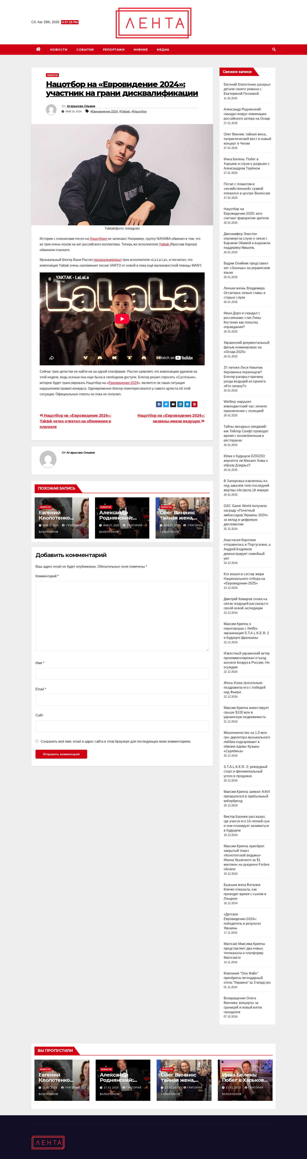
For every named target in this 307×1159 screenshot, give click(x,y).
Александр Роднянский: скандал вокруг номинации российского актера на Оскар (247, 114)
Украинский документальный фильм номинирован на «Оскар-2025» (246, 347)
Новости (58, 49)
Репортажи (114, 49)
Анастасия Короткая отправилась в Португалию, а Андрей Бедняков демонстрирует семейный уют (247, 549)
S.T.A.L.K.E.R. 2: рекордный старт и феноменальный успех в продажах (245, 771)
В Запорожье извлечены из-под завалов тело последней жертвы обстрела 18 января (246, 485)
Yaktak (164, 244)
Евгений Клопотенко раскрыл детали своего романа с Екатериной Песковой (247, 89)
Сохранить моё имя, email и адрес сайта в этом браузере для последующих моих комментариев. (116, 741)
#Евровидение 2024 (104, 111)
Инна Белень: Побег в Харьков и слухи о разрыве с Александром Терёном (246, 163)
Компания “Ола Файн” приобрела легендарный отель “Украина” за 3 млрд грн (247, 978)
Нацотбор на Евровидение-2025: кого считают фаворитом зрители (246, 213)
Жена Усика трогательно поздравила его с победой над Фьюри (244, 687)
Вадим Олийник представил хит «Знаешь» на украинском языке (247, 268)
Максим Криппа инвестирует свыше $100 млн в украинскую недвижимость (246, 712)
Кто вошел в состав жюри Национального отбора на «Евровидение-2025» (244, 578)
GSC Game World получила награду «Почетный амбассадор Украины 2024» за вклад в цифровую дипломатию (246, 515)
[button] (274, 49)
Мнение (141, 49)
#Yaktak (124, 111)
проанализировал (108, 260)
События (85, 49)
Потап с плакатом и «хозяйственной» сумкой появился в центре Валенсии (247, 188)
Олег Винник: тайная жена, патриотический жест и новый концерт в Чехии (247, 138)
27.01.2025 (112, 1087)
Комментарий (47, 576)
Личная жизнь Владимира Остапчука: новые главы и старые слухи (244, 292)
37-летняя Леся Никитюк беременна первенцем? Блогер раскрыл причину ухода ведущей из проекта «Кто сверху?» (245, 377)
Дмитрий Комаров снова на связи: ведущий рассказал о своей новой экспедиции (246, 603)
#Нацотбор (139, 111)
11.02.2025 (50, 1087)
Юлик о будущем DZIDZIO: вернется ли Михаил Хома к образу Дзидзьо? (246, 460)
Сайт (39, 715)
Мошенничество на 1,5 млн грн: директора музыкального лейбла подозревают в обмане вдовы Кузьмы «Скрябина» (247, 742)
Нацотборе (99, 238)
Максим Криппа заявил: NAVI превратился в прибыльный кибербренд (247, 796)
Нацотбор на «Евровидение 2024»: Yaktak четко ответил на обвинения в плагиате (75, 421)
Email (41, 689)
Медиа (163, 49)
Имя (40, 663)
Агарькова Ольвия (81, 106)
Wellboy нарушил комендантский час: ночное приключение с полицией (245, 406)
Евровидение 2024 (123, 383)
